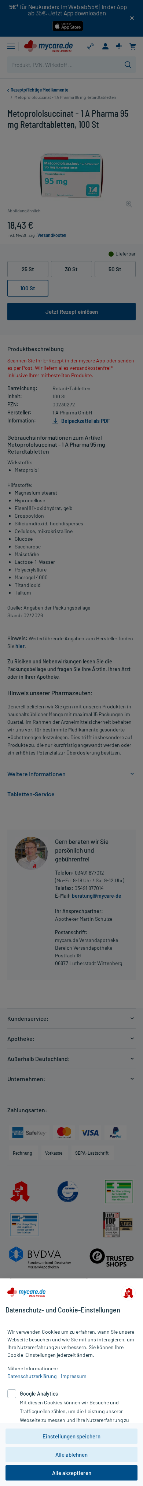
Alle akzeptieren (71, 1473)
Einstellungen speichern (71, 1436)
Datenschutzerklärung (31, 1376)
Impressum (74, 1376)
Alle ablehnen (71, 1454)
